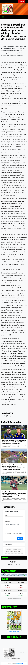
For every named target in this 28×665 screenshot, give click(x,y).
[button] (16, 1)
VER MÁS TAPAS (14, 632)
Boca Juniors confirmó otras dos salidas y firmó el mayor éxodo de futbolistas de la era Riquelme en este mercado (14, 442)
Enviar (20, 538)
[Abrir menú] (3, 17)
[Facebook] (26, 1)
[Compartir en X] (7, 416)
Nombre (6, 515)
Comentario (7, 521)
